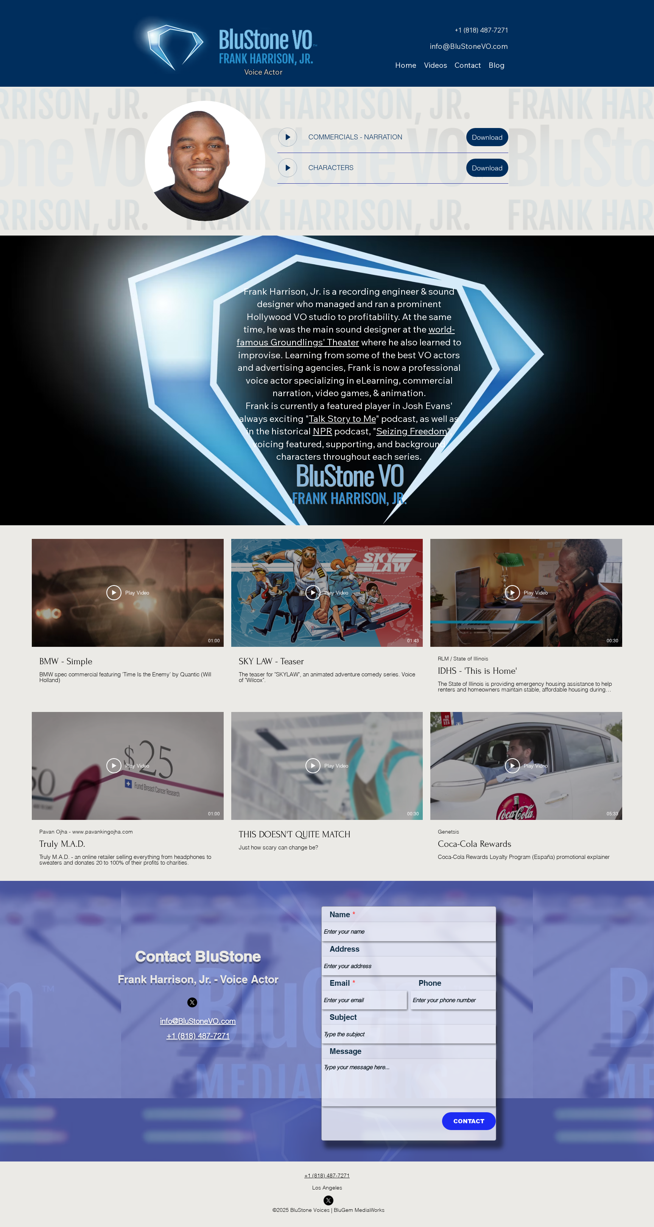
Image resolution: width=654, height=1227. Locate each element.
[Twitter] (192, 1002)
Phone (430, 983)
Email (340, 983)
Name (340, 914)
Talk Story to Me (342, 418)
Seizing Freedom (411, 431)
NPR (322, 431)
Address (345, 949)
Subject (343, 1017)
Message (345, 1051)
